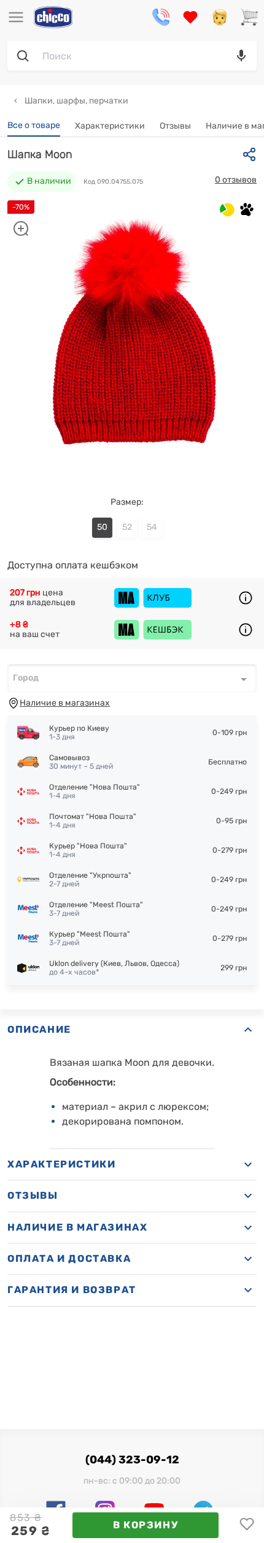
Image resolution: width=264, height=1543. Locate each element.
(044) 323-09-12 (132, 1459)
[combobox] (132, 678)
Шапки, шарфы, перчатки (75, 101)
